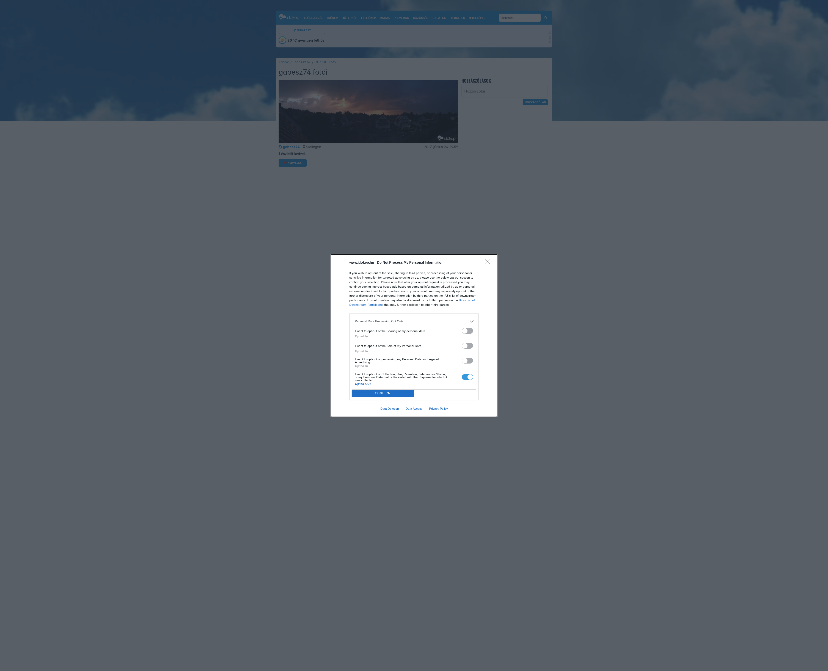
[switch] (467, 331)
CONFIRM (383, 393)
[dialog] (414, 335)
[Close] (489, 263)
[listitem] (414, 321)
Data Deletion (389, 408)
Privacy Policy (438, 408)
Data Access (414, 408)
